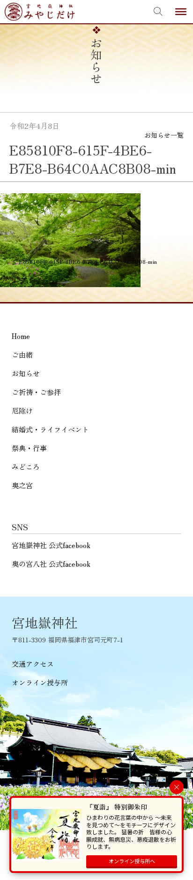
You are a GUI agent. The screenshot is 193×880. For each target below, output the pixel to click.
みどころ (26, 467)
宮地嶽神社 (40, 11)
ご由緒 (22, 354)
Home (21, 336)
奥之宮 (22, 485)
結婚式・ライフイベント (50, 429)
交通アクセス (33, 664)
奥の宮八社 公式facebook (51, 564)
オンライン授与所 (40, 682)
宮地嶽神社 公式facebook (51, 545)
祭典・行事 (29, 448)
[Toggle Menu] (180, 11)
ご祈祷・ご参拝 (36, 392)
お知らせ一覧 (164, 135)
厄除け (22, 410)
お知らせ (26, 373)
